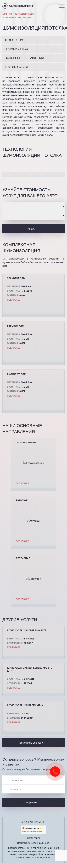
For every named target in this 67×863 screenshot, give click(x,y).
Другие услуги (16, 67)
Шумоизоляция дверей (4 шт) (26, 630)
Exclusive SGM (16, 374)
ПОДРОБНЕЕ (13, 299)
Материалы (13, 286)
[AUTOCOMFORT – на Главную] (18, 6)
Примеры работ (17, 49)
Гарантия (12, 295)
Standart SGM (16, 278)
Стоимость (13, 643)
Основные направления (24, 58)
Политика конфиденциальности (33, 843)
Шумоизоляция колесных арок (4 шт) (29, 669)
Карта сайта (33, 838)
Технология (14, 40)
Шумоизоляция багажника (25, 705)
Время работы (15, 290)
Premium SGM (15, 326)
